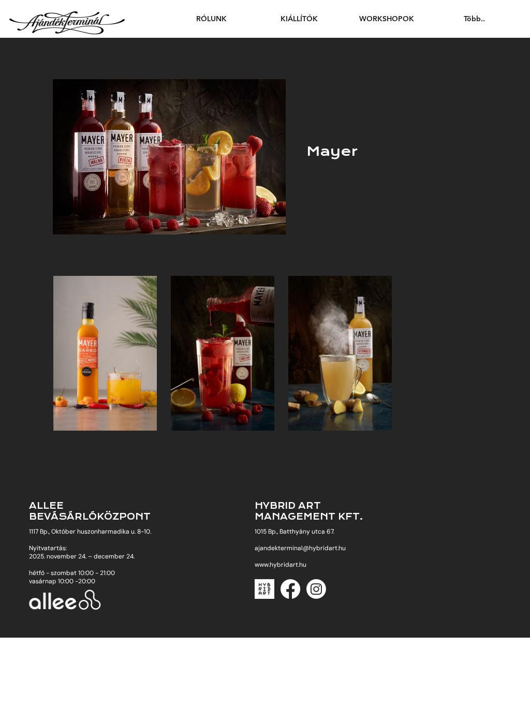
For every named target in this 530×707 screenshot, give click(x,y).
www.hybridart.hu (280, 565)
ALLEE (46, 505)
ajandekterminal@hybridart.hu (300, 548)
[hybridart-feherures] (264, 589)
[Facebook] (290, 589)
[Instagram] (316, 589)
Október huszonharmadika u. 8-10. (101, 531)
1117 (34, 531)
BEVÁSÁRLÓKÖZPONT (90, 516)
